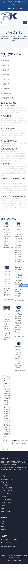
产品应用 (3, 524)
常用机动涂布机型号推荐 (9, 105)
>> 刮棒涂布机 (5, 60)
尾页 (8, 449)
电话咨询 (23, 443)
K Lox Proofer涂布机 (6, 502)
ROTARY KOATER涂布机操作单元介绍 (13, 196)
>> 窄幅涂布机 (5, 74)
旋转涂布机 (4, 508)
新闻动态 (3, 529)
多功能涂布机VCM (5, 511)
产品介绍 (3, 521)
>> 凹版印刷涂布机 (6, 93)
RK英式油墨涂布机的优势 (9, 149)
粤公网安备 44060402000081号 (15, 560)
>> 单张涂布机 (5, 84)
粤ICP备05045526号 (19, 557)
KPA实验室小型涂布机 (6, 491)
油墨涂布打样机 (6, 164)
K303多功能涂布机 (5, 494)
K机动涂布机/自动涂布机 (7, 488)
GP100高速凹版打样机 (6, 479)
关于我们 (3, 527)
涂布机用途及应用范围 (8, 128)
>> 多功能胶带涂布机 (7, 98)
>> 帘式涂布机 (5, 70)
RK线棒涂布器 (4, 485)
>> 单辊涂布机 (5, 56)
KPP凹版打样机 (5, 496)
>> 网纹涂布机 (5, 88)
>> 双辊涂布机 (5, 79)
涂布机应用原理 (6, 116)
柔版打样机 (4, 482)
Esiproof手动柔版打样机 (7, 499)
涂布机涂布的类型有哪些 (9, 141)
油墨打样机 (4, 505)
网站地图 (11, 557)
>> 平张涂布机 (5, 65)
